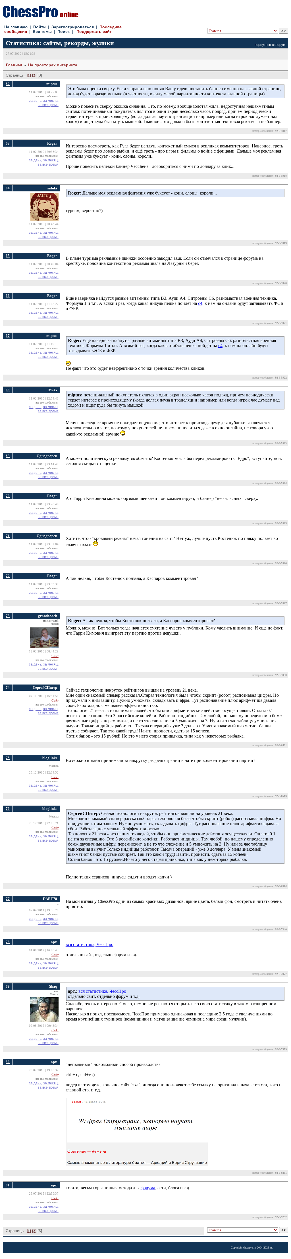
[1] (29, 75)
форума (148, 1187)
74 (8, 687)
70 (8, 496)
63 (8, 143)
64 (8, 188)
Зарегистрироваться (72, 27)
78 (8, 942)
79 (8, 986)
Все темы (42, 31)
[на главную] (40, 16)
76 (8, 808)
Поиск (63, 31)
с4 (200, 303)
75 (8, 758)
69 (8, 456)
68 (8, 390)
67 (8, 335)
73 (8, 616)
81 (8, 1185)
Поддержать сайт (94, 31)
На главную (16, 27)
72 (8, 576)
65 (8, 256)
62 (8, 84)
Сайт (55, 656)
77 (8, 899)
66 (8, 295)
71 (8, 536)
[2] (34, 75)
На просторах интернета (52, 65)
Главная (14, 65)
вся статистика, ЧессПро (89, 944)
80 (8, 1062)
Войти (39, 27)
